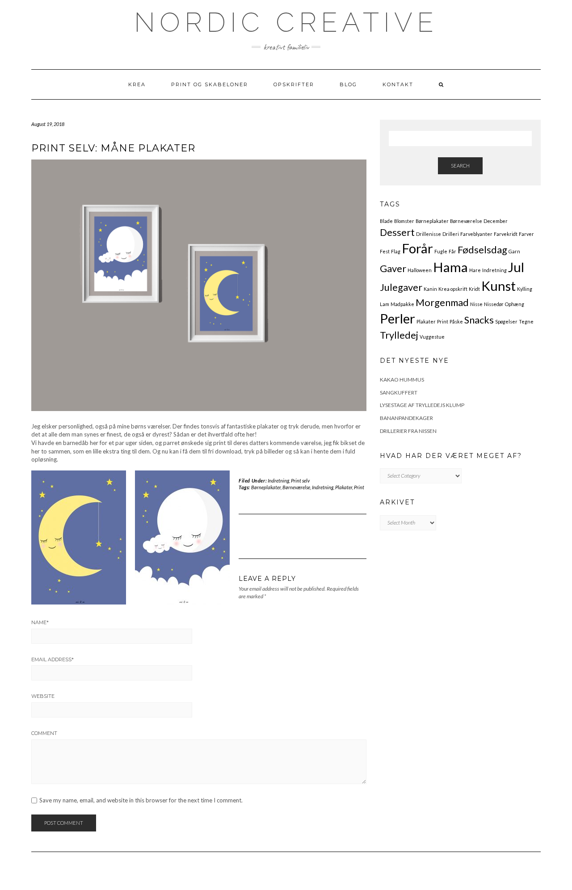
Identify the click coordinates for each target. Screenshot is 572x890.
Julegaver (401, 287)
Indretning (278, 480)
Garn (514, 251)
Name (40, 622)
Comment (44, 733)
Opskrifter (293, 84)
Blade (386, 221)
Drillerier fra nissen (408, 431)
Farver (526, 234)
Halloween (420, 270)
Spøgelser (506, 321)
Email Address (52, 659)
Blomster (404, 221)
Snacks (479, 320)
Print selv (300, 480)
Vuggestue (432, 337)
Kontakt (398, 84)
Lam (384, 304)
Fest (385, 251)
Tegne (526, 321)
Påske (456, 321)
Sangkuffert (398, 392)
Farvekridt (505, 234)
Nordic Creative (286, 22)
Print (359, 487)
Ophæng (514, 304)
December (496, 221)
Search (460, 165)
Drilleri (450, 234)
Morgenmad (442, 302)
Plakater (343, 487)
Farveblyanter (476, 234)
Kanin (430, 289)
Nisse (476, 304)
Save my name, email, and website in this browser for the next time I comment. (141, 800)
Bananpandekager (406, 418)
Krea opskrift (452, 289)
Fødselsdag (482, 249)
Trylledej (399, 335)
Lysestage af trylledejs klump (422, 405)
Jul (516, 267)
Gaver (393, 268)
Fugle (440, 251)
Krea (137, 84)
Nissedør (494, 304)
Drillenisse (428, 234)
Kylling (524, 289)
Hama (450, 267)
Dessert (397, 232)
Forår (417, 248)
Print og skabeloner (209, 84)
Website (43, 696)
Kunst (498, 286)
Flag (395, 251)
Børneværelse (296, 487)
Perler (397, 318)
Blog (348, 84)
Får (452, 251)
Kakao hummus (402, 379)
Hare (475, 270)
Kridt (474, 289)
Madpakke (402, 304)
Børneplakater (266, 487)
